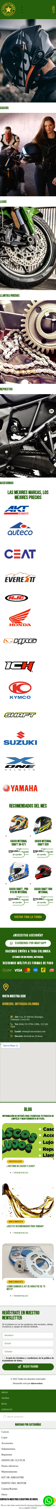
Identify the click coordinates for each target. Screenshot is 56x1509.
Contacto (6, 1409)
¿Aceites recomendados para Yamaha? (25, 1226)
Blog (4, 1404)
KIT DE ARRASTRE (12, 1477)
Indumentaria (8, 1448)
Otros (4, 1494)
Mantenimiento (9, 1471)
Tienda (5, 1398)
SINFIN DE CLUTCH (13, 1460)
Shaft (18, 849)
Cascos (5, 1431)
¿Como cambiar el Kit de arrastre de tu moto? (26, 1288)
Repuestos (6, 1454)
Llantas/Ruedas (9, 1488)
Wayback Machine (34, 1505)
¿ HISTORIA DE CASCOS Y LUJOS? (21, 1166)
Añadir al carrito (21, 853)
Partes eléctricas (9, 1466)
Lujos (4, 1437)
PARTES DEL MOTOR (13, 1483)
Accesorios (7, 1443)
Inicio (4, 1392)
